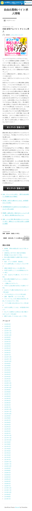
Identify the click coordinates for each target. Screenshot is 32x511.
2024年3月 (7, 377)
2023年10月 (7, 387)
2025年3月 (7, 350)
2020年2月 (7, 484)
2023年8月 (7, 392)
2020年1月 (7, 486)
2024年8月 (7, 366)
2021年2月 (7, 457)
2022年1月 (7, 433)
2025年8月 (7, 339)
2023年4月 (7, 401)
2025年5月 (7, 346)
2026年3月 (7, 324)
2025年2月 (7, 353)
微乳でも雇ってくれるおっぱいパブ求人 (15, 316)
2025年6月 (7, 344)
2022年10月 (7, 414)
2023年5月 (7, 398)
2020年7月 (7, 473)
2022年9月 (7, 416)
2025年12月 (7, 331)
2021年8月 (7, 444)
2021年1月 (7, 460)
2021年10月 (7, 440)
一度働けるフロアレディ (11, 283)
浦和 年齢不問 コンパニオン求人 (14, 297)
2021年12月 (7, 435)
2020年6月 (7, 475)
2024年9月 (7, 363)
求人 (12, 26)
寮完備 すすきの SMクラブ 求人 (13, 255)
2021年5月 (7, 451)
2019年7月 (7, 499)
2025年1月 (7, 355)
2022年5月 (7, 425)
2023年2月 (7, 405)
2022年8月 (7, 418)
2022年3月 (7, 429)
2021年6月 (7, 449)
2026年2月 (7, 326)
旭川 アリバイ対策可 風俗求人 (13, 262)
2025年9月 (7, 337)
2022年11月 (7, 411)
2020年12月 (7, 462)
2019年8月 (7, 497)
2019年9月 (7, 494)
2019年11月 (7, 490)
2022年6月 (7, 422)
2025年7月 (7, 342)
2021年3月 (7, 455)
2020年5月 (7, 477)
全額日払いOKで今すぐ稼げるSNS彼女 (15, 253)
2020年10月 (7, 466)
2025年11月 (7, 333)
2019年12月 (7, 488)
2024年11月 (7, 359)
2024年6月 (7, 370)
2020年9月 (7, 468)
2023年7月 (7, 394)
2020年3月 (7, 481)
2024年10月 (7, 361)
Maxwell (17, 507)
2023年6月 (7, 396)
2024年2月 (7, 379)
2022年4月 (7, 427)
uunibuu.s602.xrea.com (16, 35)
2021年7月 (7, 446)
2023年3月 (7, 403)
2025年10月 (7, 335)
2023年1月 (7, 407)
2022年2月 (7, 431)
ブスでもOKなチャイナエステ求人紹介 (15, 294)
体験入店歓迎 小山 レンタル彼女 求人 (14, 268)
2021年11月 (7, 438)
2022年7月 (7, 420)
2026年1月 (7, 329)
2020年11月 (7, 464)
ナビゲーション (10, 20)
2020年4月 (7, 479)
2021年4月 (7, 453)
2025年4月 (7, 348)
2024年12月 (7, 357)
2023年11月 (7, 385)
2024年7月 (7, 368)
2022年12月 (7, 409)
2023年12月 (7, 383)
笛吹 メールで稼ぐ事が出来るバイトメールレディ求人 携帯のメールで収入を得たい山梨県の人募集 (16, 221)
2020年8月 (7, 470)
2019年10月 (7, 492)
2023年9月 (7, 390)
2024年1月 (7, 381)
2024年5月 (7, 372)
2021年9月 (7, 442)
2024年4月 (7, 374)
